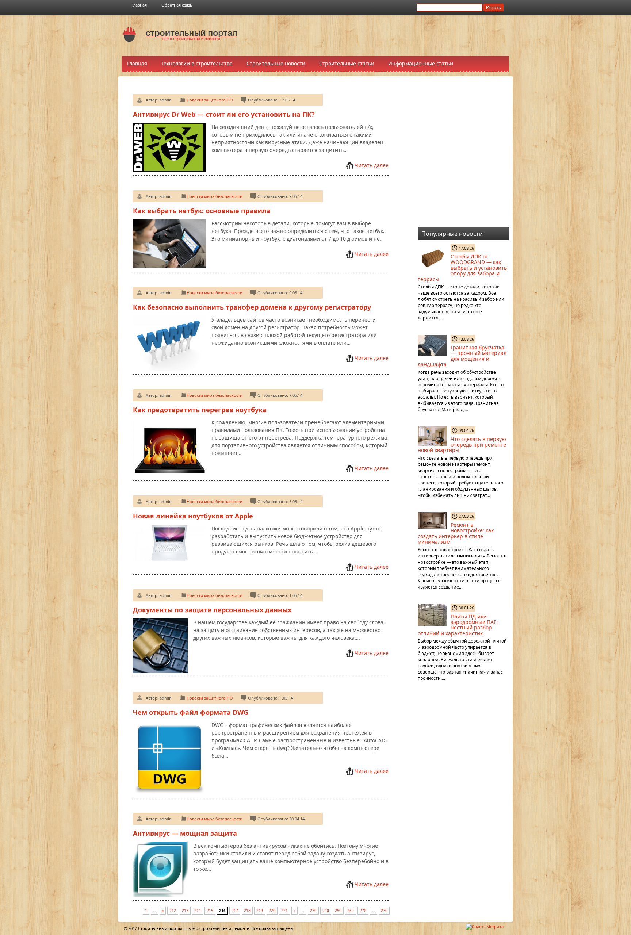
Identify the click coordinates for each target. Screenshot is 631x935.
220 (272, 910)
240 (325, 910)
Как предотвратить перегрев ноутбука (200, 409)
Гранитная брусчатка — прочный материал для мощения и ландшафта (462, 356)
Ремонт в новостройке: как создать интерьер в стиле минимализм (456, 533)
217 (235, 910)
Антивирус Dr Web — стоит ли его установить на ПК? (224, 114)
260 (350, 910)
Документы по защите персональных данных (212, 609)
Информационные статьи (420, 63)
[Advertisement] (381, 35)
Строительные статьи (346, 63)
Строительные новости (275, 63)
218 (247, 910)
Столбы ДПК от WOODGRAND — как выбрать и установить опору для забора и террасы (462, 268)
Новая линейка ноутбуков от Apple (193, 515)
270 (363, 910)
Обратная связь (176, 5)
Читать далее (372, 165)
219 (259, 910)
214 (197, 910)
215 (210, 910)
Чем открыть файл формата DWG (190, 712)
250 (338, 910)
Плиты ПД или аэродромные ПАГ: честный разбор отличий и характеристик (458, 625)
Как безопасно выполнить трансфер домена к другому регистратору (252, 307)
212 (172, 910)
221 (284, 910)
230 (313, 910)
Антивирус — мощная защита (185, 833)
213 (185, 910)
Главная (139, 5)
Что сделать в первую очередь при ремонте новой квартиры (462, 445)
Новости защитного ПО (210, 100)
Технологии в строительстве (197, 63)
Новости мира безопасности (214, 196)
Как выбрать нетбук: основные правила (202, 210)
